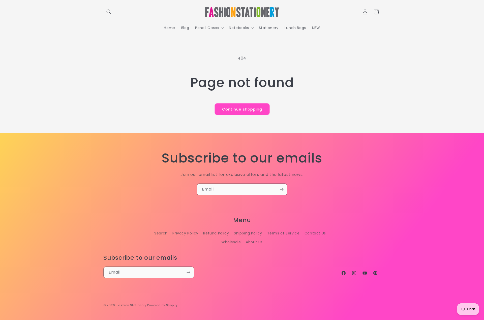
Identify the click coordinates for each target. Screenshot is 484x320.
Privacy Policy (185, 233)
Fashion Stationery (131, 305)
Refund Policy (216, 233)
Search (161, 233)
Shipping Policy (248, 233)
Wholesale (231, 242)
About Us (254, 242)
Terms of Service (283, 233)
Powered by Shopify (162, 305)
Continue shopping (242, 109)
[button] (108, 11)
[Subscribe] (281, 189)
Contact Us (315, 233)
